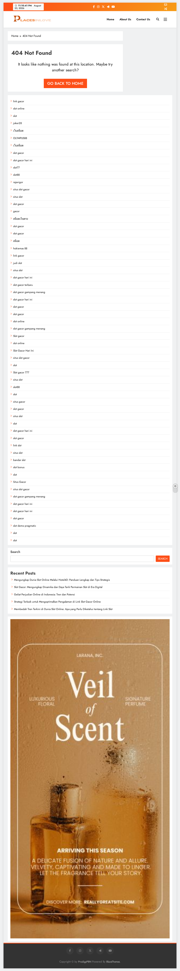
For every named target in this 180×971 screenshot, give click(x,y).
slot (15, 116)
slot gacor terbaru (23, 285)
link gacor (18, 101)
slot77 (16, 167)
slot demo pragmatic (24, 526)
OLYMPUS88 (20, 138)
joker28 (17, 123)
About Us (125, 19)
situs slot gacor (21, 189)
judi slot (17, 263)
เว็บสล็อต (18, 131)
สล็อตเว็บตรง (20, 219)
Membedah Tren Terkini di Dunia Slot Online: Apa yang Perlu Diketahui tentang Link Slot (63, 609)
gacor (16, 211)
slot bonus (18, 467)
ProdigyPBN (84, 961)
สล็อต (16, 241)
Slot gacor (18, 336)
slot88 (16, 175)
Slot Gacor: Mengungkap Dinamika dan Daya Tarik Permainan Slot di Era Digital (58, 587)
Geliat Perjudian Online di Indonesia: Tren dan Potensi (44, 594)
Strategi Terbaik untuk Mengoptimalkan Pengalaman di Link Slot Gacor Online (57, 602)
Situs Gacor (19, 482)
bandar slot (19, 460)
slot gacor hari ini (22, 160)
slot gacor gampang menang (29, 292)
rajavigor (18, 182)
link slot (17, 445)
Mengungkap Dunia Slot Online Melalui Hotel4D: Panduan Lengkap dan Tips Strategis (62, 580)
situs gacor (19, 402)
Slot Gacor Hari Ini (23, 351)
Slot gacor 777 (21, 372)
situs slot (17, 197)
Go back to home (65, 83)
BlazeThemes (113, 961)
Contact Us (143, 19)
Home (110, 19)
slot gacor (18, 153)
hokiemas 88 (20, 248)
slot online (18, 108)
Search (15, 552)
